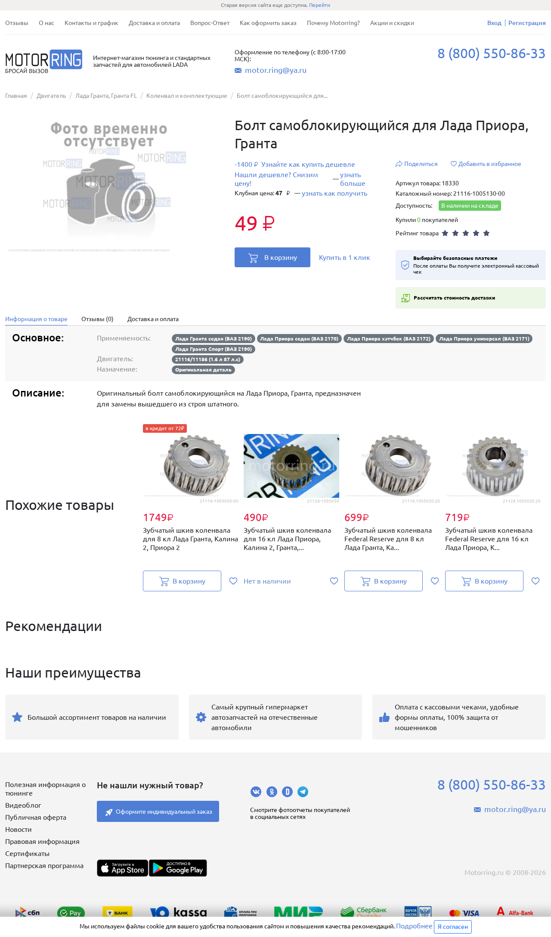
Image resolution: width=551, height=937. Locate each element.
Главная (16, 95)
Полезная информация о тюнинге (45, 789)
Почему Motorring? (333, 22)
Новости (18, 829)
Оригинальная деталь (203, 369)
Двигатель (51, 95)
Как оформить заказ (268, 22)
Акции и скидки (392, 22)
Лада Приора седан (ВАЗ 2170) (299, 338)
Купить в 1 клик (344, 257)
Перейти (319, 5)
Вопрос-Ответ (209, 22)
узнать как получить (334, 193)
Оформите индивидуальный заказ (164, 811)
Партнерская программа (44, 865)
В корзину (280, 257)
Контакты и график (91, 22)
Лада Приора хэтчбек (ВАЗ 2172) (388, 338)
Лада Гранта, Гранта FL (106, 95)
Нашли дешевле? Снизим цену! (276, 179)
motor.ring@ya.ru (275, 70)
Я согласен (453, 926)
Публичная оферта (35, 817)
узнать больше (352, 179)
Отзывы (16, 22)
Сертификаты (27, 853)
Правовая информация (42, 841)
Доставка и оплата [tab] (153, 318)
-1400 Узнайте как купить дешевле (295, 164)
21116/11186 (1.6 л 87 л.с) (207, 359)
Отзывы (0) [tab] (97, 318)
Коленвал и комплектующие (186, 95)
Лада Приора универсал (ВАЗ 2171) (484, 338)
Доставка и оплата (154, 22)
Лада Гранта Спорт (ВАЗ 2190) (213, 349)
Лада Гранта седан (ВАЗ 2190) (213, 338)
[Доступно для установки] (178, 868)
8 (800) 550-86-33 (491, 53)
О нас (46, 22)
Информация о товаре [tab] (36, 318)
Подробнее (414, 926)
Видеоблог (23, 805)
